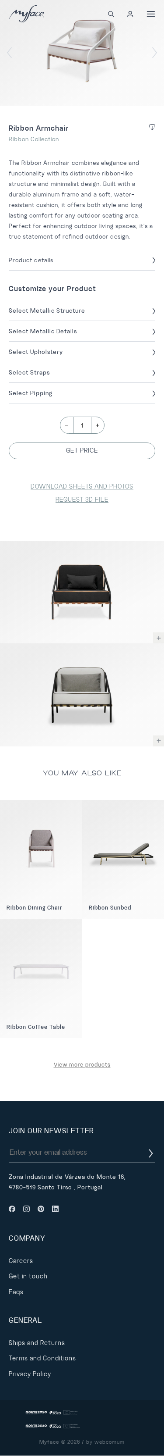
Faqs (16, 1291)
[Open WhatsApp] (142, 1433)
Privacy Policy (30, 1373)
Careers (21, 1260)
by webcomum (105, 1442)
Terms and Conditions (42, 1358)
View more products (82, 1065)
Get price (82, 450)
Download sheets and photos (82, 486)
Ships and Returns (37, 1342)
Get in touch (28, 1276)
